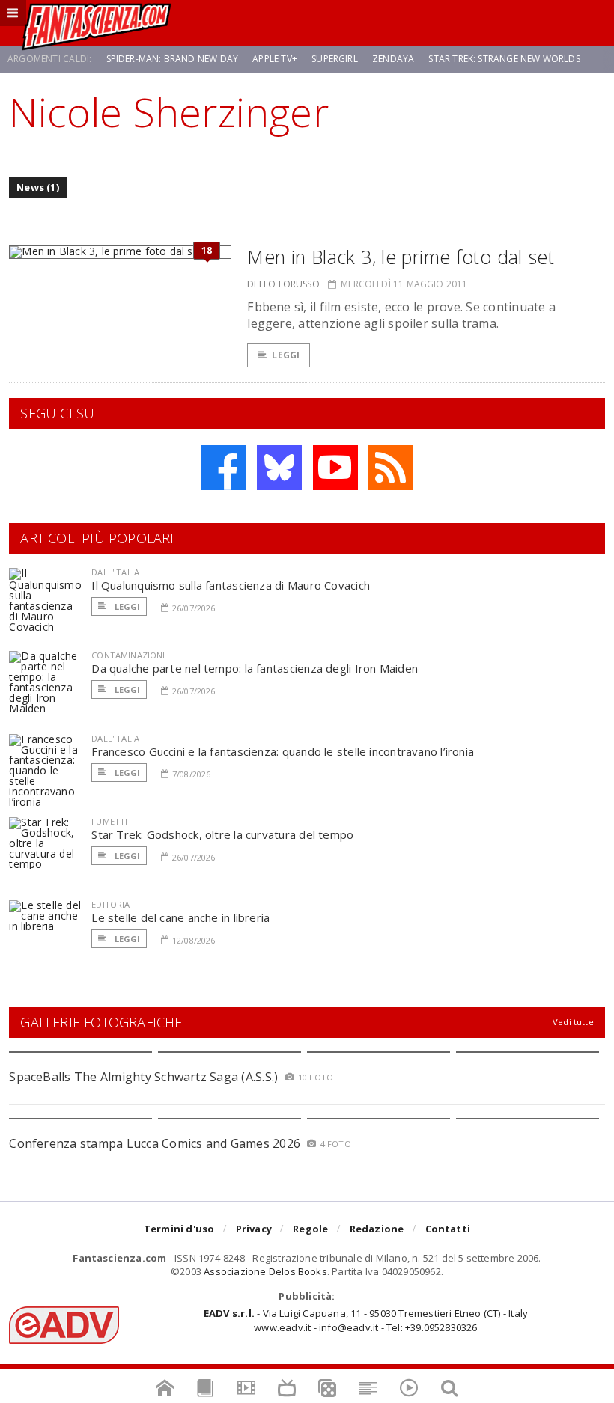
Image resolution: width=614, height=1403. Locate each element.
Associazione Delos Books (265, 1271)
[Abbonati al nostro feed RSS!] (390, 467)
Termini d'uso (179, 1228)
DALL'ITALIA (115, 572)
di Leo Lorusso (283, 284)
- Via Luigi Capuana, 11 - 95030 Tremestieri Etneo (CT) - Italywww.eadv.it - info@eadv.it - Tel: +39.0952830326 (366, 1319)
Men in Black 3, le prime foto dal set (400, 256)
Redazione (377, 1228)
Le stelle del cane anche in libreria (180, 917)
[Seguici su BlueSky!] (279, 467)
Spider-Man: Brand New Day (172, 58)
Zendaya (393, 58)
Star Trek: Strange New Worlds (504, 58)
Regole (310, 1228)
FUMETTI (109, 821)
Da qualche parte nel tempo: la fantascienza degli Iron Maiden (254, 668)
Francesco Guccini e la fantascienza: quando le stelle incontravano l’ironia (282, 751)
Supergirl (334, 58)
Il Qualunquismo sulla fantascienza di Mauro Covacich (230, 585)
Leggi (286, 355)
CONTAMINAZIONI (128, 655)
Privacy (254, 1228)
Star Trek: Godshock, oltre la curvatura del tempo (222, 834)
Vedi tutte (573, 1021)
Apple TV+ (274, 58)
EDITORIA (110, 904)
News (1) (37, 187)
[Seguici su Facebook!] (223, 467)
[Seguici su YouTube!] (335, 467)
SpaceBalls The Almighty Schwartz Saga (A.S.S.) (143, 1077)
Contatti (448, 1228)
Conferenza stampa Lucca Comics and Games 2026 (154, 1143)
